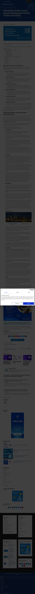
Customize (16, 303)
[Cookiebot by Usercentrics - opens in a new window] (30, 290)
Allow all (28, 303)
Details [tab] (17, 292)
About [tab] (29, 292)
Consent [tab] (6, 292)
